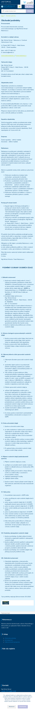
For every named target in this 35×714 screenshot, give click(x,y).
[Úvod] (8, 7)
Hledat (30, 11)
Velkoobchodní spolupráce (12, 642)
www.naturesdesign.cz (8, 56)
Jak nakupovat (9, 640)
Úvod (2, 16)
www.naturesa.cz (21, 56)
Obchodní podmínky (10, 638)
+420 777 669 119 (6, 1)
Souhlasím (22, 706)
